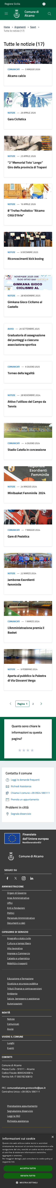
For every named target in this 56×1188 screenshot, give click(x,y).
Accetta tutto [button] (28, 1168)
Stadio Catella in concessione (27, 449)
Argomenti (20, 27)
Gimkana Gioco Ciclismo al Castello (25, 304)
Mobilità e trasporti (17, 963)
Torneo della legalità (21, 373)
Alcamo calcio (17, 75)
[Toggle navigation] (6, 13)
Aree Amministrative (18, 898)
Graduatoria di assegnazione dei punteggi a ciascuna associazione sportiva (26, 340)
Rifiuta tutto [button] (28, 1175)
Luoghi (10, 1043)
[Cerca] (49, 14)
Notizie (11, 112)
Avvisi (11, 328)
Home (7, 27)
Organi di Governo (16, 893)
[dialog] (28, 1161)
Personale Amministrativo (21, 918)
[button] (28, 1182)
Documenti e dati (16, 923)
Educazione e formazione (20, 978)
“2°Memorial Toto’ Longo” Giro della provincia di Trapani (27, 165)
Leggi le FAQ (13, 1116)
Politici (10, 913)
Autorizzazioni (14, 1003)
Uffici (10, 903)
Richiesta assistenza (18, 1121)
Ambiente (12, 993)
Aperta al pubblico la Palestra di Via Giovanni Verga (27, 678)
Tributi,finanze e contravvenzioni (24, 988)
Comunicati (14, 69)
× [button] (52, 1137)
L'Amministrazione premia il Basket (26, 630)
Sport (33, 27)
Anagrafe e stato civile (19, 938)
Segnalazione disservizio (20, 1111)
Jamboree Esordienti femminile (21, 582)
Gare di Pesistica (18, 536)
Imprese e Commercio (18, 953)
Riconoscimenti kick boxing (26, 258)
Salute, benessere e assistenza (23, 998)
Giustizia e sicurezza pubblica (22, 983)
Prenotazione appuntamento (22, 1106)
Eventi (10, 1048)
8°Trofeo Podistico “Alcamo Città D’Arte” (26, 213)
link (12, 1161)
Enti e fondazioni (16, 908)
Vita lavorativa (15, 948)
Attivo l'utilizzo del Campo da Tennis (27, 404)
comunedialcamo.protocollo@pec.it (26, 1088)
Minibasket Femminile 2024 (26, 493)
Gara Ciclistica (17, 119)
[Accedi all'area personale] (44, 4)
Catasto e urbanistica (18, 958)
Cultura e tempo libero (19, 943)
